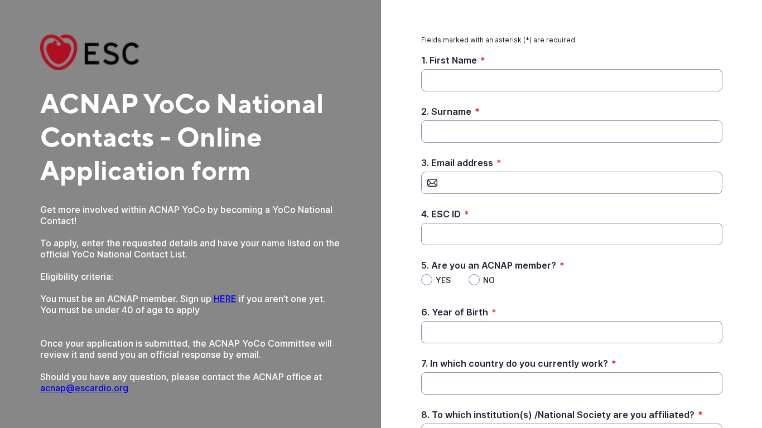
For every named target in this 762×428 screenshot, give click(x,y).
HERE (225, 298)
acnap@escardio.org (84, 387)
